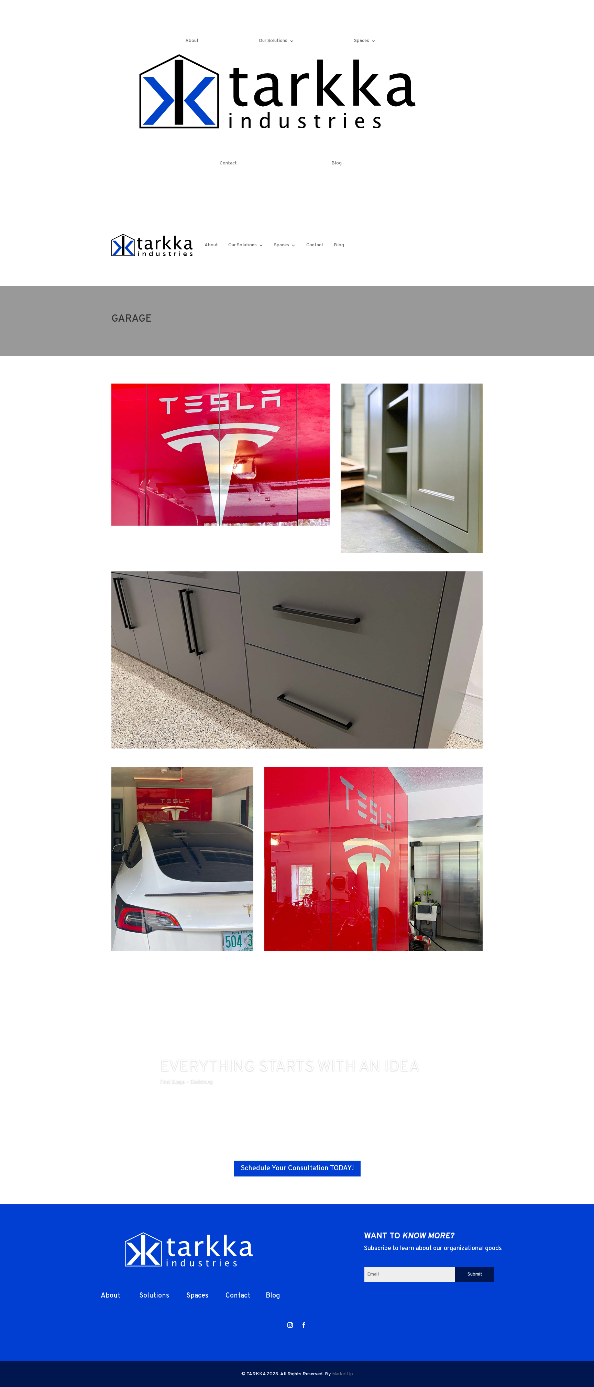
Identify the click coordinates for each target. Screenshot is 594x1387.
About (192, 41)
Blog (336, 163)
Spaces (361, 41)
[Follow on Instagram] (437, 36)
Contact (228, 163)
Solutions (153, 1295)
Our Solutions (273, 41)
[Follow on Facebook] (451, 36)
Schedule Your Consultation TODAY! (297, 1168)
